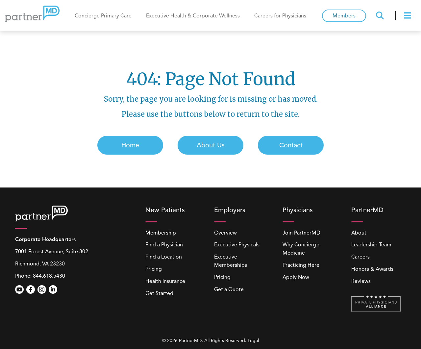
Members (344, 15)
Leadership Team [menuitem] (371, 244)
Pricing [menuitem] (153, 269)
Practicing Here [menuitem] (301, 265)
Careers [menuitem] (360, 257)
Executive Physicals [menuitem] (237, 244)
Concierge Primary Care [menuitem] (103, 15)
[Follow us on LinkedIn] (53, 289)
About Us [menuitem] (211, 145)
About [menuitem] (358, 233)
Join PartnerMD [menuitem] (301, 233)
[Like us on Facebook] (30, 289)
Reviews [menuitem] (361, 281)
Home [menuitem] (130, 145)
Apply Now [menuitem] (296, 277)
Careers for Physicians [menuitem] (280, 15)
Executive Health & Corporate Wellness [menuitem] (193, 15)
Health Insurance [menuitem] (165, 281)
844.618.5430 (49, 276)
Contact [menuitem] (291, 145)
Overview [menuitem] (225, 233)
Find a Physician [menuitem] (164, 244)
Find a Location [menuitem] (163, 257)
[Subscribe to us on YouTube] (19, 289)
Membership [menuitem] (160, 233)
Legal (253, 340)
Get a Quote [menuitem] (229, 289)
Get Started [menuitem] (159, 293)
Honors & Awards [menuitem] (372, 269)
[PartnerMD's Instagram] (41, 289)
